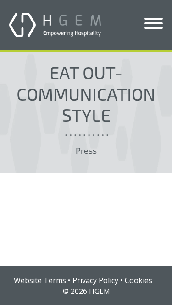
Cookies (138, 280)
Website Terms (40, 280)
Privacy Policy (95, 280)
